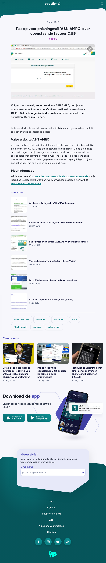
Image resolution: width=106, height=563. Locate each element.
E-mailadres (26, 467)
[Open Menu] (4, 4)
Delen (54, 39)
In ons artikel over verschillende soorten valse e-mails (59, 176)
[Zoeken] (102, 4)
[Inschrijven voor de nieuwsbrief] (82, 472)
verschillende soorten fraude (26, 183)
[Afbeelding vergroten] (90, 49)
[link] (53, 4)
